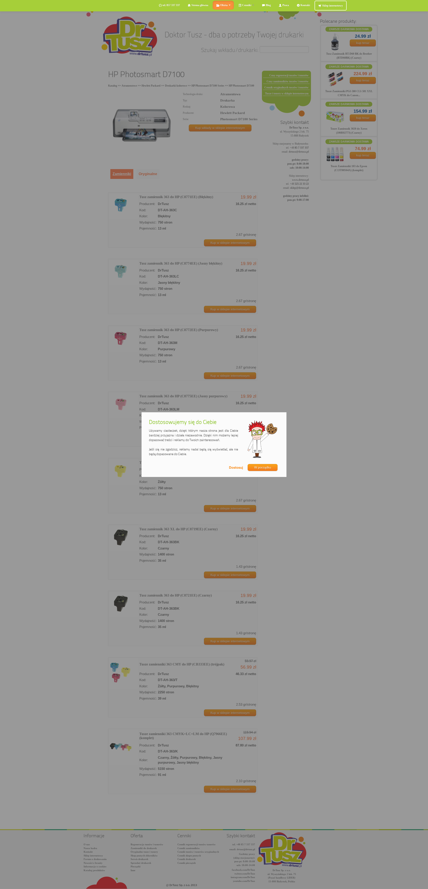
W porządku (262, 467)
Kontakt (305, 5)
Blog (268, 5)
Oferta (224, 5)
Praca (285, 5)
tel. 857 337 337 (171, 5)
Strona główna (199, 5)
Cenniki (246, 5)
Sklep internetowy (332, 5)
